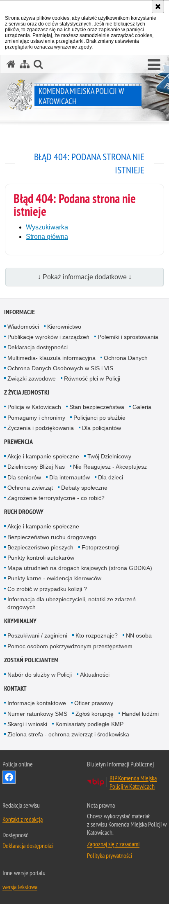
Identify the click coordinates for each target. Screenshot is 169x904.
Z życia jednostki (26, 392)
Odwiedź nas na (9, 777)
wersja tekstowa (19, 887)
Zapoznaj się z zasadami (113, 844)
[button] (154, 65)
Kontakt (15, 688)
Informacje (19, 312)
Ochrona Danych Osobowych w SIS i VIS (60, 368)
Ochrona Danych (126, 358)
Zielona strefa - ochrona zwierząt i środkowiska (68, 734)
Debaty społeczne (84, 487)
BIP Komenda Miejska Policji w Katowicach (133, 782)
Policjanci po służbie (99, 417)
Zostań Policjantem (31, 660)
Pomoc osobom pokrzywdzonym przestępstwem (69, 646)
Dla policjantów (101, 428)
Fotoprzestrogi (100, 547)
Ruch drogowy (23, 511)
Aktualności (95, 674)
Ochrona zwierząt (30, 487)
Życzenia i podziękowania (40, 428)
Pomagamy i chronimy (36, 417)
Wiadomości (23, 326)
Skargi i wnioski (27, 724)
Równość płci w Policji (92, 378)
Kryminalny (20, 621)
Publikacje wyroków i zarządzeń (48, 337)
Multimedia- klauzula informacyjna (51, 358)
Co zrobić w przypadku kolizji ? (47, 589)
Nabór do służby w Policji (39, 674)
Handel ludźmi (140, 713)
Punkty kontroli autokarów (40, 557)
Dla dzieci (110, 477)
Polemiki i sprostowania (128, 337)
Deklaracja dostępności (37, 347)
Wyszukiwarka (47, 227)
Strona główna (47, 236)
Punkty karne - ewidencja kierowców (54, 578)
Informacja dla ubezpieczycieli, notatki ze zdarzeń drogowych (71, 603)
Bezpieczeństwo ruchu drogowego (51, 537)
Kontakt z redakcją (22, 819)
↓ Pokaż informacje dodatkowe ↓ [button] (85, 276)
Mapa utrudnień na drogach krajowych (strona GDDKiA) (79, 568)
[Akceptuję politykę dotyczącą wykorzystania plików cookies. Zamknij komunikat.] (158, 6)
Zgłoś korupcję (94, 713)
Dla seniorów (24, 477)
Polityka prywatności (109, 855)
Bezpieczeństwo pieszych (40, 547)
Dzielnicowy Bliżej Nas (36, 466)
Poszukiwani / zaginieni (37, 635)
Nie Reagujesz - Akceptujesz (110, 466)
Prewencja (18, 441)
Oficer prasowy (93, 703)
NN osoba (139, 635)
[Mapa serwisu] (25, 64)
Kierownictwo (64, 326)
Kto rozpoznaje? (96, 635)
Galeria (141, 407)
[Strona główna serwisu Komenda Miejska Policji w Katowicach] (11, 64)
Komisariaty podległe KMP (89, 724)
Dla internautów (69, 477)
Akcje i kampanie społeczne (43, 456)
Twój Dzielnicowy (109, 456)
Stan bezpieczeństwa (96, 407)
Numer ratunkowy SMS (37, 713)
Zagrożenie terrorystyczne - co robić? (56, 498)
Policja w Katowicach (34, 407)
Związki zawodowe (31, 378)
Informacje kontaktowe (36, 703)
